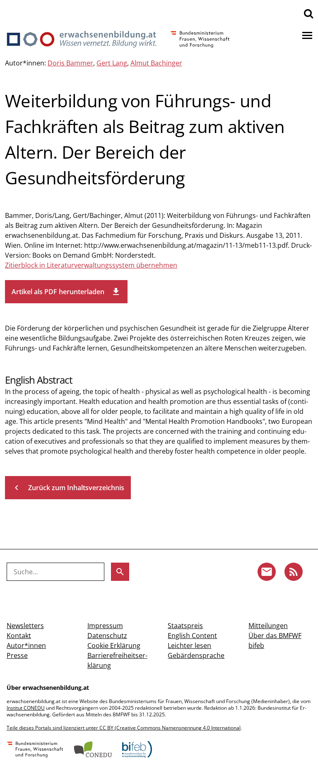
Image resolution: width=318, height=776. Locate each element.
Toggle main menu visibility (307, 35)
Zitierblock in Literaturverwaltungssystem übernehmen (91, 265)
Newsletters (25, 625)
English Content (192, 635)
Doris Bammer (70, 63)
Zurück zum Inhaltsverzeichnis (68, 488)
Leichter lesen (189, 645)
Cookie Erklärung (113, 645)
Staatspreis (185, 625)
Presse (17, 655)
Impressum (105, 625)
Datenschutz (107, 635)
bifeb (256, 645)
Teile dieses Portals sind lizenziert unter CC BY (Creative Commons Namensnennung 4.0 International (124, 727)
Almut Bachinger (156, 63)
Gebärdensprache (196, 655)
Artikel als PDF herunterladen (66, 292)
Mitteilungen (268, 625)
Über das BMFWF (274, 635)
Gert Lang (111, 63)
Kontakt (19, 635)
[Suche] (308, 13)
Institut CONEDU (26, 707)
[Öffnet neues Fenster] (35, 750)
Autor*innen (26, 645)
